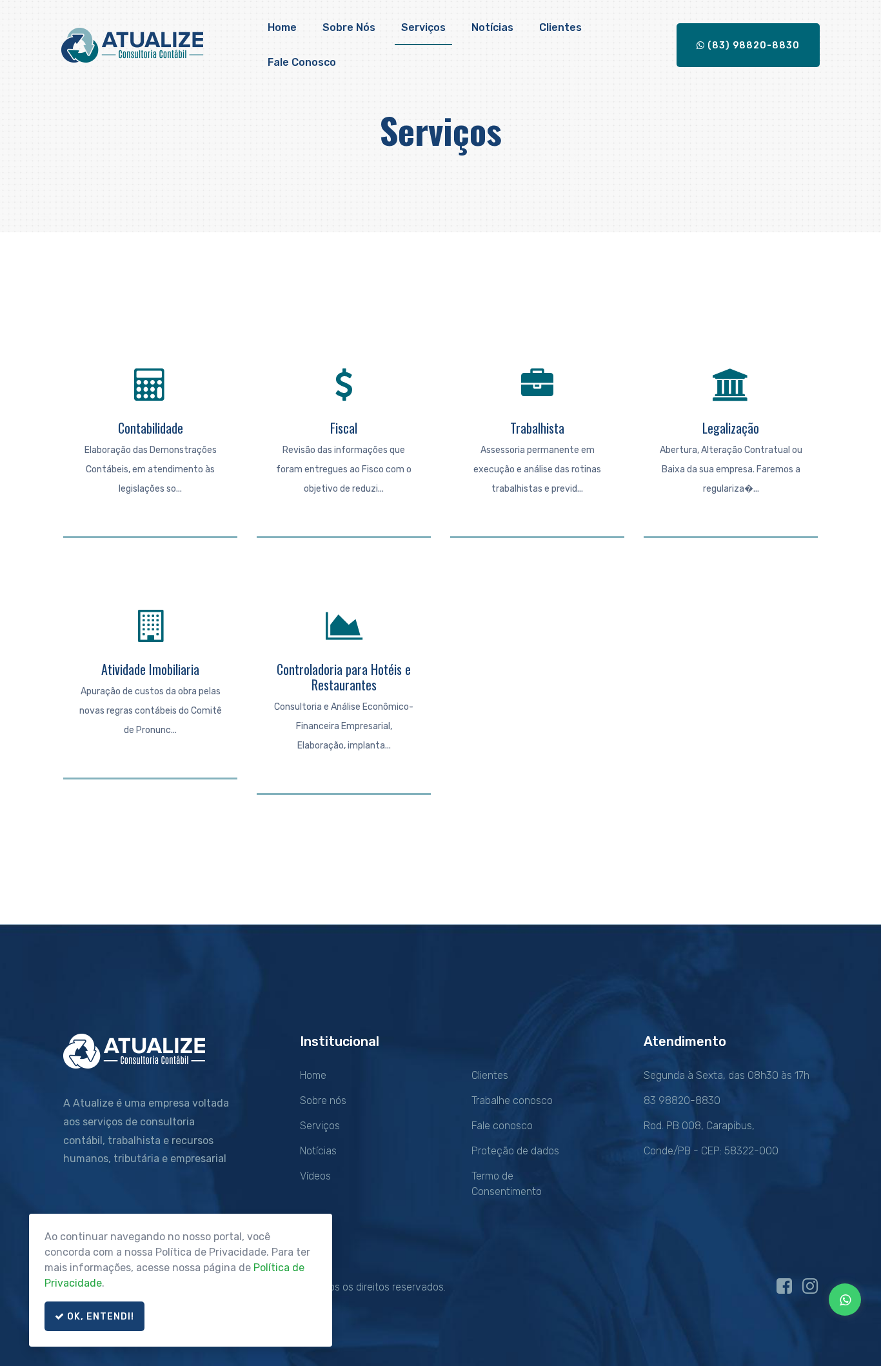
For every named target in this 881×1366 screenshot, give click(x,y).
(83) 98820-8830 (752, 45)
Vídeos (315, 1176)
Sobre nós (348, 27)
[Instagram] (810, 1289)
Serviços (423, 27)
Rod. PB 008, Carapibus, (699, 1126)
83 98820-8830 (682, 1100)
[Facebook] (784, 1289)
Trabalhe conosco (512, 1100)
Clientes (560, 27)
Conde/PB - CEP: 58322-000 (711, 1151)
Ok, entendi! (99, 1316)
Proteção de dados (515, 1151)
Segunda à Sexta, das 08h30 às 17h (726, 1075)
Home (282, 27)
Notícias (492, 27)
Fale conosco (302, 62)
